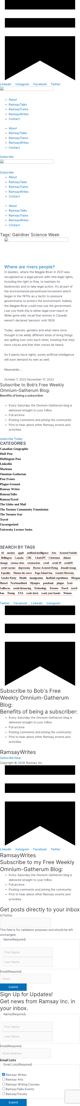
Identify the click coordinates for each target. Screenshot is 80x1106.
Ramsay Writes (10, 489)
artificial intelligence (37, 552)
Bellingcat (6, 557)
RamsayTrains (18, 109)
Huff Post (6, 453)
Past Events (7, 479)
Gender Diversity (64, 573)
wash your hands (50, 593)
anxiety (11, 552)
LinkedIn (6, 464)
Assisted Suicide (68, 552)
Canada (19, 557)
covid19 (68, 562)
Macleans (6, 469)
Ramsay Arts (14, 1079)
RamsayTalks (18, 104)
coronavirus (33, 562)
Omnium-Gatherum (13, 474)
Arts (53, 552)
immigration (36, 577)
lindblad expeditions (57, 577)
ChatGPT (40, 557)
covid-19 (56, 562)
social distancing (22, 588)
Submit (13, 987)
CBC (29, 557)
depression (24, 567)
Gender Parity (8, 577)
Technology (40, 588)
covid (46, 562)
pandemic (48, 583)
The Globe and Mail (13, 504)
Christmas (54, 557)
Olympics (35, 583)
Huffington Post (10, 459)
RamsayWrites (19, 114)
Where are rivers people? (29, 266)
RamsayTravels (16, 1094)
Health (23, 577)
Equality (5, 573)
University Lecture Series (16, 529)
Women (67, 593)
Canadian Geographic (14, 449)
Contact (14, 119)
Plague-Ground (10, 484)
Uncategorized (9, 524)
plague (60, 583)
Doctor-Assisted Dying (45, 567)
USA (20, 593)
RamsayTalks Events (20, 1089)
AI (2, 552)
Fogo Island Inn (43, 573)
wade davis (32, 593)
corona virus (17, 562)
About (13, 99)
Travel (4, 519)
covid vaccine (8, 567)
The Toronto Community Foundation (24, 509)
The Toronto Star (11, 514)
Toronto (53, 588)
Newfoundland (18, 583)
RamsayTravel (9, 499)
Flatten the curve (22, 573)
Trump (11, 593)
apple (21, 552)
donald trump (68, 567)
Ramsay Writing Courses (22, 1084)
